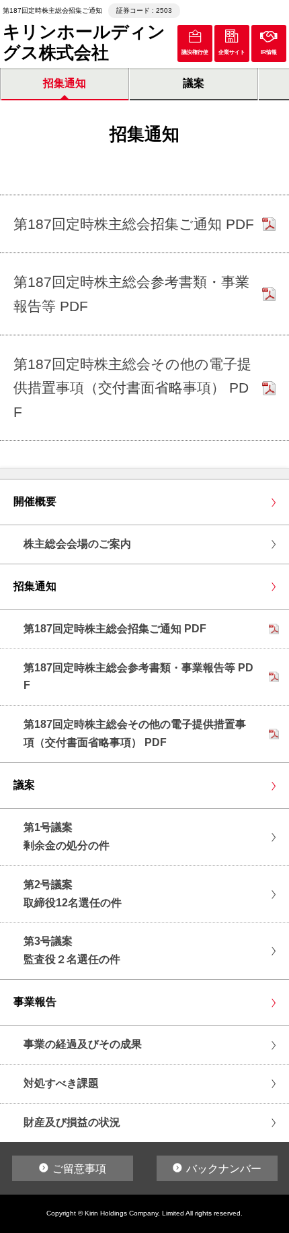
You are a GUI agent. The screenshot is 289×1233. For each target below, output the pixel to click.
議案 (193, 83)
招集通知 (64, 83)
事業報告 (34, 1001)
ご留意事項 (79, 1168)
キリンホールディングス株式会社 (84, 42)
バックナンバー (223, 1168)
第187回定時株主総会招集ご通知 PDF (115, 628)
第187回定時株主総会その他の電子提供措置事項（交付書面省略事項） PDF (135, 733)
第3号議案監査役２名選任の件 (72, 950)
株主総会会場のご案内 (77, 543)
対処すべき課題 (61, 1083)
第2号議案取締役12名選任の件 (73, 893)
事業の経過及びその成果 (83, 1044)
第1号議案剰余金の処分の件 (67, 836)
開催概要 (34, 501)
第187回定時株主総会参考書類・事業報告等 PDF (138, 677)
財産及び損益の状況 (72, 1122)
